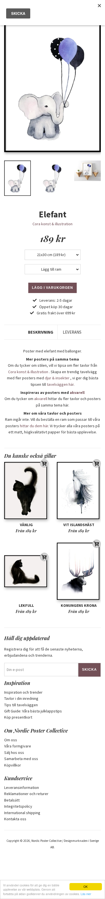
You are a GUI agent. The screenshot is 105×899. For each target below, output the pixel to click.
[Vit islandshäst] (79, 490)
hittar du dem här (34, 425)
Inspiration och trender (23, 692)
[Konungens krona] (79, 571)
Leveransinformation (21, 787)
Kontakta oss (15, 818)
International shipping (22, 812)
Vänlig (26, 524)
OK (85, 886)
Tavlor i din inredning (21, 698)
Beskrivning (40, 332)
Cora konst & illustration (52, 223)
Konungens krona (79, 605)
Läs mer (86, 894)
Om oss (10, 739)
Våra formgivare (17, 746)
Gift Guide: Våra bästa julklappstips (33, 711)
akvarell (77, 392)
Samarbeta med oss (21, 758)
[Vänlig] (26, 490)
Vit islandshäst (78, 524)
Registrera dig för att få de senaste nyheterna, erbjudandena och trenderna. (43, 652)
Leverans (72, 332)
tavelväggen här (60, 384)
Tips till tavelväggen (21, 704)
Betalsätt (12, 800)
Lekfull (26, 605)
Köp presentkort (18, 717)
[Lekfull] (26, 571)
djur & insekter (57, 377)
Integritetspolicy (18, 806)
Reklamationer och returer (26, 793)
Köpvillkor (12, 765)
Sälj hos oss (14, 752)
